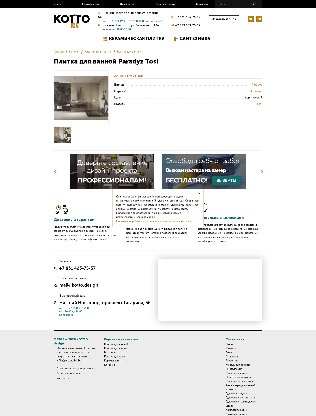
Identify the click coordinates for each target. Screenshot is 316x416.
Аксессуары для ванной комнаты (240, 387)
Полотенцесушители (239, 376)
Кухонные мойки (236, 413)
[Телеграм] (259, 19)
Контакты (202, 3)
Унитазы (231, 348)
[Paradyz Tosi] (62, 134)
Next (261, 171)
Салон (58, 3)
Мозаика (109, 352)
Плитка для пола (114, 356)
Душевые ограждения (239, 381)
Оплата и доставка (68, 373)
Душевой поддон (236, 393)
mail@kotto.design (78, 285)
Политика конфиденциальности (77, 368)
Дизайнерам (127, 3)
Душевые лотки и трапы (241, 397)
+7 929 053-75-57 (187, 24)
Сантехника (195, 38)
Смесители (232, 356)
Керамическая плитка (137, 38)
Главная (59, 51)
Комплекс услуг (166, 3)
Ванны (230, 344)
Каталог (74, 51)
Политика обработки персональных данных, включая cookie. (154, 221)
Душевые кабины (237, 372)
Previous (55, 171)
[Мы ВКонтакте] (251, 19)
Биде (229, 352)
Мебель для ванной (238, 364)
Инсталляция (234, 368)
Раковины (232, 360)
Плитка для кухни (115, 348)
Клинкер (109, 364)
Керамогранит (113, 360)
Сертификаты (90, 3)
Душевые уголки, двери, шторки (241, 403)
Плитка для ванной (129, 51)
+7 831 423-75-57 (187, 17)
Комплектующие (236, 409)
